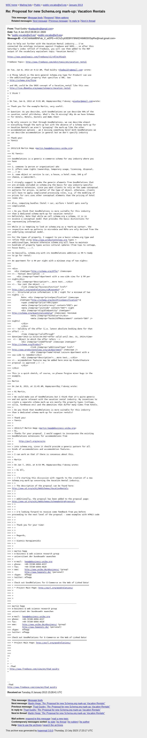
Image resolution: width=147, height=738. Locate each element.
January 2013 (76, 5)
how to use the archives (30, 725)
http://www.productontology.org (50, 240)
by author (84, 722)
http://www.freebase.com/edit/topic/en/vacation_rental (56, 62)
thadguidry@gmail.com (40, 28)
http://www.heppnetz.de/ (38, 572)
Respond (49, 17)
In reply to (75, 21)
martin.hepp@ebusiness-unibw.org (54, 148)
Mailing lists (26, 5)
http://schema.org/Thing (23, 80)
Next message (40, 21)
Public (37, 5)
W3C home (11, 5)
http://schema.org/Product (26, 344)
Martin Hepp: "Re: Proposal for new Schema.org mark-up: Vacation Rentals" (66, 703)
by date (51, 722)
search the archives (53, 725)
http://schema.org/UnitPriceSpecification (55, 300)
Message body (35, 17)
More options (62, 17)
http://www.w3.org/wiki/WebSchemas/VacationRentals (40, 488)
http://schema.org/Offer (45, 271)
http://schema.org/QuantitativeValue (32, 313)
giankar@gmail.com (82, 101)
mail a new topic (60, 718)
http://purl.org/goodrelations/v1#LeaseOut (35, 290)
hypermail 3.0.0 (45, 730)
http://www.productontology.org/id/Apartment (36, 350)
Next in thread (88, 21)
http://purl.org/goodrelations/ (55, 588)
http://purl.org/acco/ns (32, 441)
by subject (73, 722)
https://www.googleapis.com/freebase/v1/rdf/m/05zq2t (36, 57)
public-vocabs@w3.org (54, 5)
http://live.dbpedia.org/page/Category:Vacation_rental (40, 88)
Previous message (58, 21)
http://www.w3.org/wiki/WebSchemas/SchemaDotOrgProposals (43, 501)
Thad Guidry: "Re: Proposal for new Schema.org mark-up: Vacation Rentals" (71, 706)
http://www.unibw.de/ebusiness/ (42, 569)
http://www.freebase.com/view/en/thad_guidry (34, 669)
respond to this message (38, 718)
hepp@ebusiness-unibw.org (38, 562)
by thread (61, 722)
